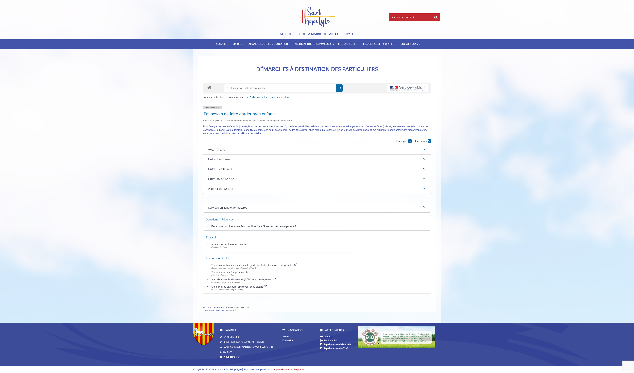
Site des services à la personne (228, 272)
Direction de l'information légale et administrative (227, 307)
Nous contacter (231, 357)
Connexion (288, 341)
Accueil (286, 337)
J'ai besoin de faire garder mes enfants (270, 97)
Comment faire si (237, 97)
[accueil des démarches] (209, 87)
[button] (317, 150)
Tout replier (402, 141)
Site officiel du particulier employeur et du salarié (237, 286)
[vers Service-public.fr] (407, 88)
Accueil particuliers (214, 97)
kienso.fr (232, 310)
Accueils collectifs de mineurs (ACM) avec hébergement (242, 279)
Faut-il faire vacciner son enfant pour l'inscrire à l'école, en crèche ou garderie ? (253, 226)
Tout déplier (421, 141)
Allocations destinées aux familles (229, 244)
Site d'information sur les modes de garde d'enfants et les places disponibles (252, 265)
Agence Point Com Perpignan (289, 370)
